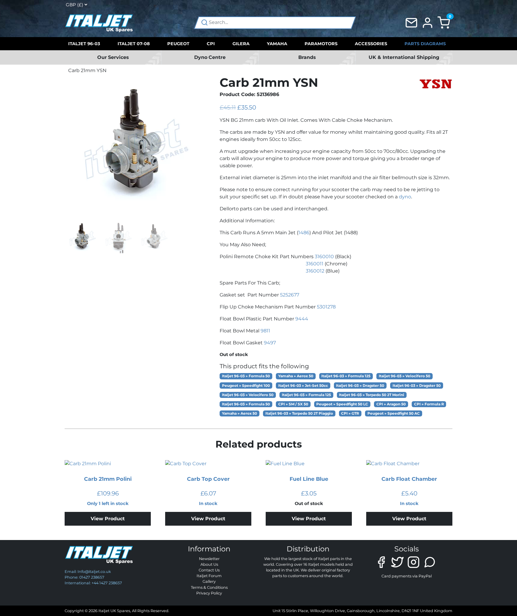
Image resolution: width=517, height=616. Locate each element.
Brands (307, 57)
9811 (265, 331)
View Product (108, 518)
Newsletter (209, 558)
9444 (301, 319)
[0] (443, 22)
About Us (209, 564)
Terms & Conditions (209, 587)
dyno (405, 197)
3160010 (324, 256)
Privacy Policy (209, 593)
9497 (270, 343)
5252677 (289, 295)
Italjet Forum (209, 576)
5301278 (326, 307)
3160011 (314, 264)
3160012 (315, 271)
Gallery (209, 581)
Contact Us (209, 570)
